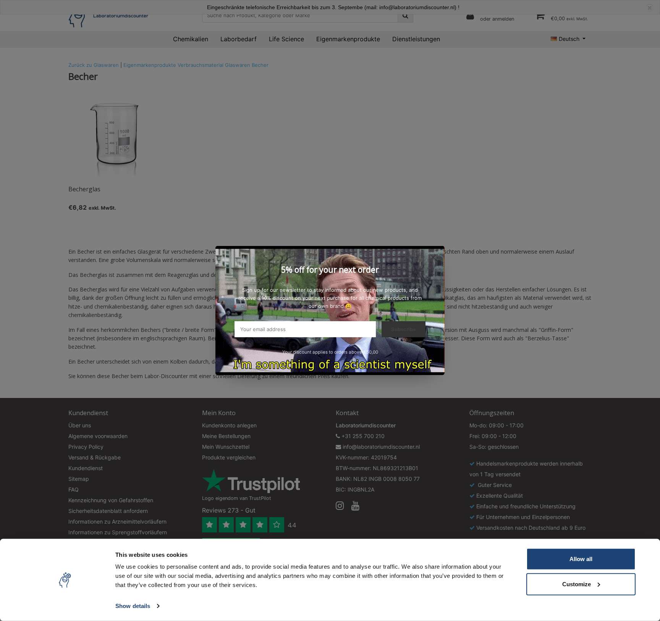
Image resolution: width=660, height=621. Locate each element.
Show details (132, 606)
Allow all (580, 559)
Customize (576, 584)
